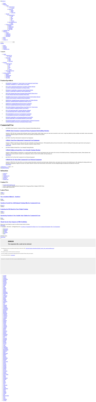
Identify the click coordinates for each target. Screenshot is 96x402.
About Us (5, 31)
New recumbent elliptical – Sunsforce (10, 196)
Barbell (9, 25)
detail (10, 135)
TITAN (12, 20)
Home (4, 3)
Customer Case (6, 30)
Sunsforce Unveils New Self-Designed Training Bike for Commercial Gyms (20, 203)
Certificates (8, 33)
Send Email (3, 237)
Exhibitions (8, 35)
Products (5, 4)
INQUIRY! (3, 225)
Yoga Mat (10, 29)
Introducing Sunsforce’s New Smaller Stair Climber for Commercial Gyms (20, 215)
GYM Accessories (9, 24)
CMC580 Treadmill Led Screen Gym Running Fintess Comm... (19, 121)
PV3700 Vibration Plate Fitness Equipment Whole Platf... (17, 94)
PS (11, 19)
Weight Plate (11, 26)
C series (12, 8)
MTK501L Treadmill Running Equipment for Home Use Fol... (19, 101)
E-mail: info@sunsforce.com (9, 184)
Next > (5, 166)
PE (11, 17)
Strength (7, 13)
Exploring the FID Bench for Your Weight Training (14, 209)
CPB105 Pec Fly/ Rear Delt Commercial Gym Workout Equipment (24, 159)
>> (7, 166)
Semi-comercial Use (12, 22)
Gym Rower (23, 226)
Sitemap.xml (5, 179)
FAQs (4, 38)
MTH (12, 10)
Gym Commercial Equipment (44, 226)
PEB (12, 18)
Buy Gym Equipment (55, 226)
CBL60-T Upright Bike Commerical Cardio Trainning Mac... (18, 91)
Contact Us (5, 39)
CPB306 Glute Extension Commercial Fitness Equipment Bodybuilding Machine (27, 130)
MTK (12, 11)
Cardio (7, 5)
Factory (7, 32)
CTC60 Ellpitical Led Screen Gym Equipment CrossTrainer (18, 115)
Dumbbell (10, 28)
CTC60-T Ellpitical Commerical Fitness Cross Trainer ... (17, 108)
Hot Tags (5, 178)
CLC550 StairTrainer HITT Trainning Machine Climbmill (18, 111)
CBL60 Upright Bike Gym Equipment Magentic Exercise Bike (19, 118)
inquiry (7, 135)
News (4, 37)
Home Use (10, 9)
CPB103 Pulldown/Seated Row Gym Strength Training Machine (23, 150)
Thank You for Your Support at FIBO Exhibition (14, 221)
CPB (12, 16)
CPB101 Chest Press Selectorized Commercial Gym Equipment (22, 140)
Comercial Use (11, 6)
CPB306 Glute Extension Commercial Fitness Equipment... (18, 98)
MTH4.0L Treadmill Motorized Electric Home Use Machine (18, 104)
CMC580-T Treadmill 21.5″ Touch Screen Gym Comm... (18, 84)
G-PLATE (13, 12)
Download (8, 36)
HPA (12, 23)
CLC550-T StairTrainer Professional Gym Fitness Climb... (18, 87)
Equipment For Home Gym (32, 226)
